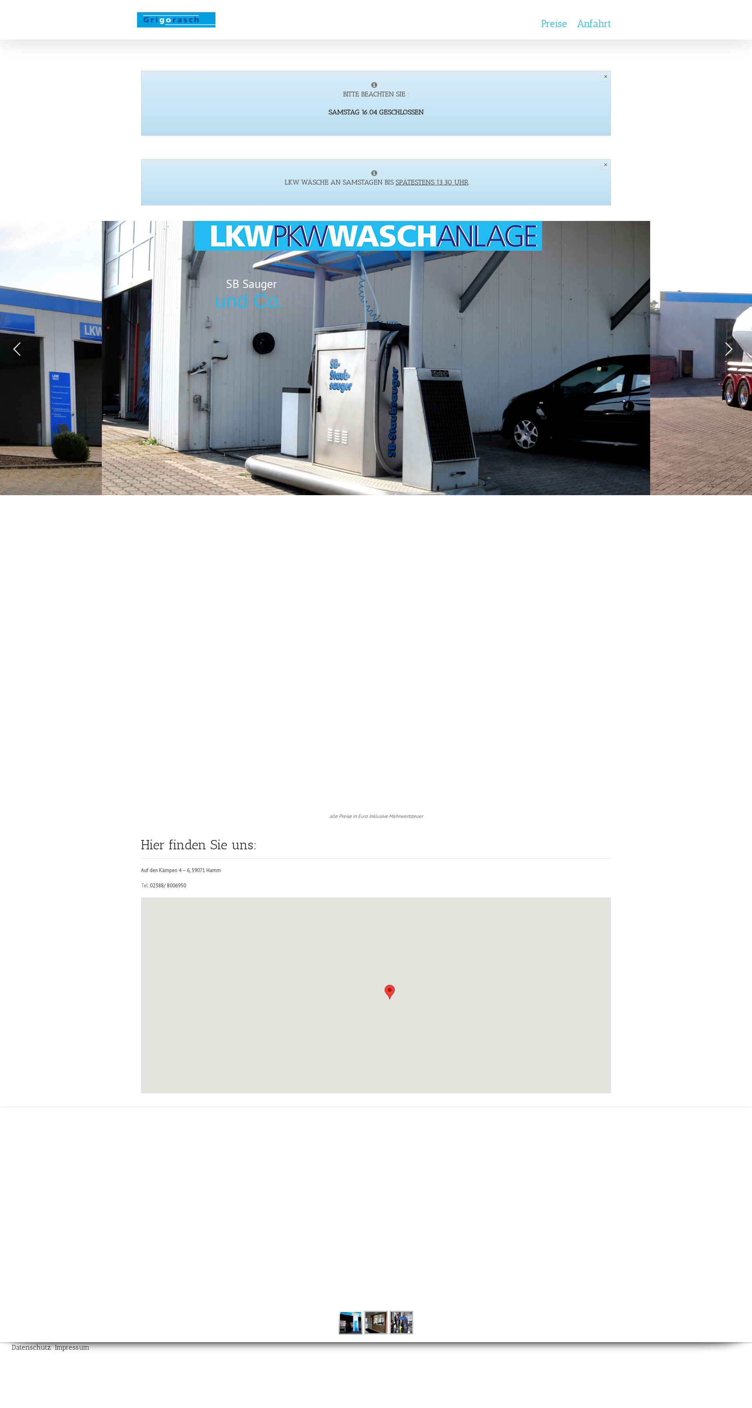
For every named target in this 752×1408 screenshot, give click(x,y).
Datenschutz (32, 1347)
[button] (390, 997)
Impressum (72, 1347)
